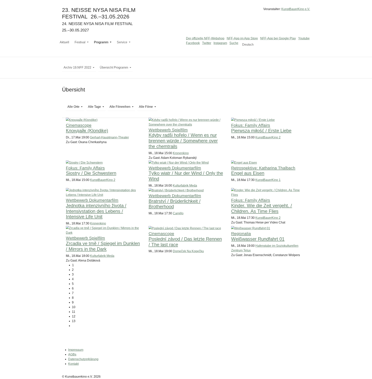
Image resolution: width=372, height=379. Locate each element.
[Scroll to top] (363, 370)
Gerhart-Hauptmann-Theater (109, 137)
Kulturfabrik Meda (185, 185)
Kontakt (73, 363)
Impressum (75, 349)
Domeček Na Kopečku (188, 251)
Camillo (178, 213)
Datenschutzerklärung (83, 359)
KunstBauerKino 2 (268, 137)
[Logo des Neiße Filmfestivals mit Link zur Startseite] (186, 10)
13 (73, 321)
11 (73, 311)
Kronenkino (181, 153)
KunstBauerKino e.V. (295, 9)
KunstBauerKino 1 (268, 180)
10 (73, 307)
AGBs (72, 354)
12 (73, 316)
